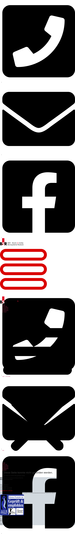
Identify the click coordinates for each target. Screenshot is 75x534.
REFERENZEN (5, 310)
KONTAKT (4, 311)
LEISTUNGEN (5, 307)
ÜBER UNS (4, 306)
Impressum (2, 524)
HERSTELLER (5, 309)
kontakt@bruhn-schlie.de (6, 490)
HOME (3, 305)
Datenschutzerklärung (5, 523)
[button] (37, 387)
